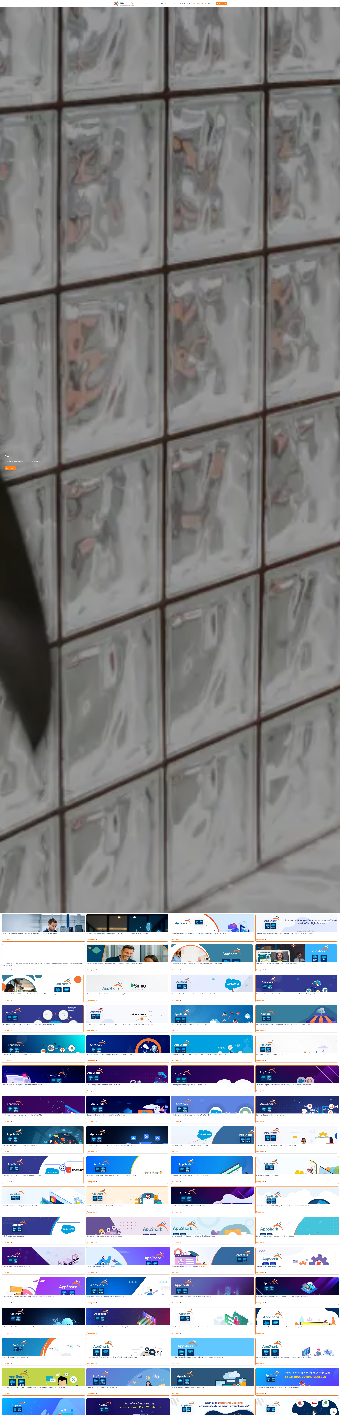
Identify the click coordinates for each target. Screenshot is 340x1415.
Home (148, 3)
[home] (124, 3)
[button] (156, 3)
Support (211, 3)
